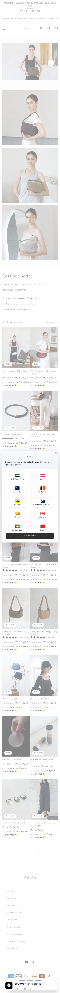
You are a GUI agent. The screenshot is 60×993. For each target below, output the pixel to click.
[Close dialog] (56, 453)
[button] (17, 477)
